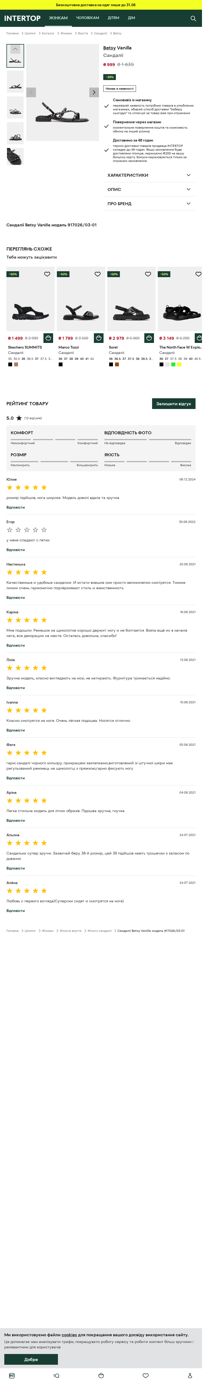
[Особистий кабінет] (190, 1375)
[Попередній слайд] (31, 92)
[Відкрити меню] (56, 1375)
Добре (31, 1359)
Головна (12, 33)
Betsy (117, 33)
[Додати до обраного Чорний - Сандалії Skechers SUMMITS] (46, 274)
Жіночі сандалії (99, 929)
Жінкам (66, 33)
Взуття (83, 33)
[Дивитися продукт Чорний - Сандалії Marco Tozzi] (79, 298)
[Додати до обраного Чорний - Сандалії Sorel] (145, 274)
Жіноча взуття (71, 929)
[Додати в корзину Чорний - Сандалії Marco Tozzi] (97, 337)
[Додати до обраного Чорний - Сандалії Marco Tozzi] (95, 274)
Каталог (48, 33)
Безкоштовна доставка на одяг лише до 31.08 (95, 5)
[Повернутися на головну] (22, 18)
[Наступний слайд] (15, 160)
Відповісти (15, 506)
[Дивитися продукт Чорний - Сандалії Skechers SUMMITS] (30, 298)
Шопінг (30, 33)
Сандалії (100, 33)
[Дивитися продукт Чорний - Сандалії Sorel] (129, 298)
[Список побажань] (145, 1375)
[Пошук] (193, 18)
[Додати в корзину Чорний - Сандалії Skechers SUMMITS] (47, 337)
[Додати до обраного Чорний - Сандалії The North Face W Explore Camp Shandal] (194, 274)
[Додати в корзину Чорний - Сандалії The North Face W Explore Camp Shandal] (195, 337)
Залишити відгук (173, 402)
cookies (69, 1335)
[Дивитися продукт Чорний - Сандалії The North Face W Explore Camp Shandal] (178, 298)
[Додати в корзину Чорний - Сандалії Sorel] (146, 337)
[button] (31, 92)
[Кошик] (101, 1375)
